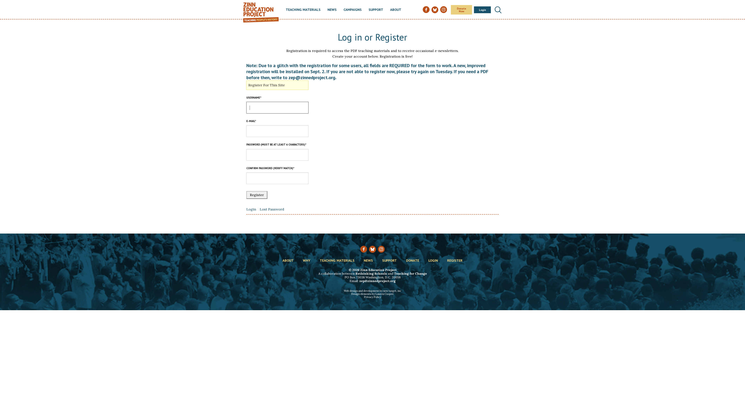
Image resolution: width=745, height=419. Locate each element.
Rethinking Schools (371, 273)
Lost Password (272, 209)
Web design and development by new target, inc (372, 291)
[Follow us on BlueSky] (372, 249)
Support (376, 10)
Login (482, 10)
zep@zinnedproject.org (377, 281)
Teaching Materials (303, 10)
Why (306, 261)
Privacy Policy (372, 297)
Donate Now (461, 10)
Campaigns (353, 10)
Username (253, 97)
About (395, 10)
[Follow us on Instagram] (381, 249)
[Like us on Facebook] (363, 249)
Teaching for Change (410, 273)
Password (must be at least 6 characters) (276, 144)
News (332, 10)
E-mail (251, 121)
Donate (412, 261)
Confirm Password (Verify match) (270, 168)
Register (455, 261)
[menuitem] (303, 10)
